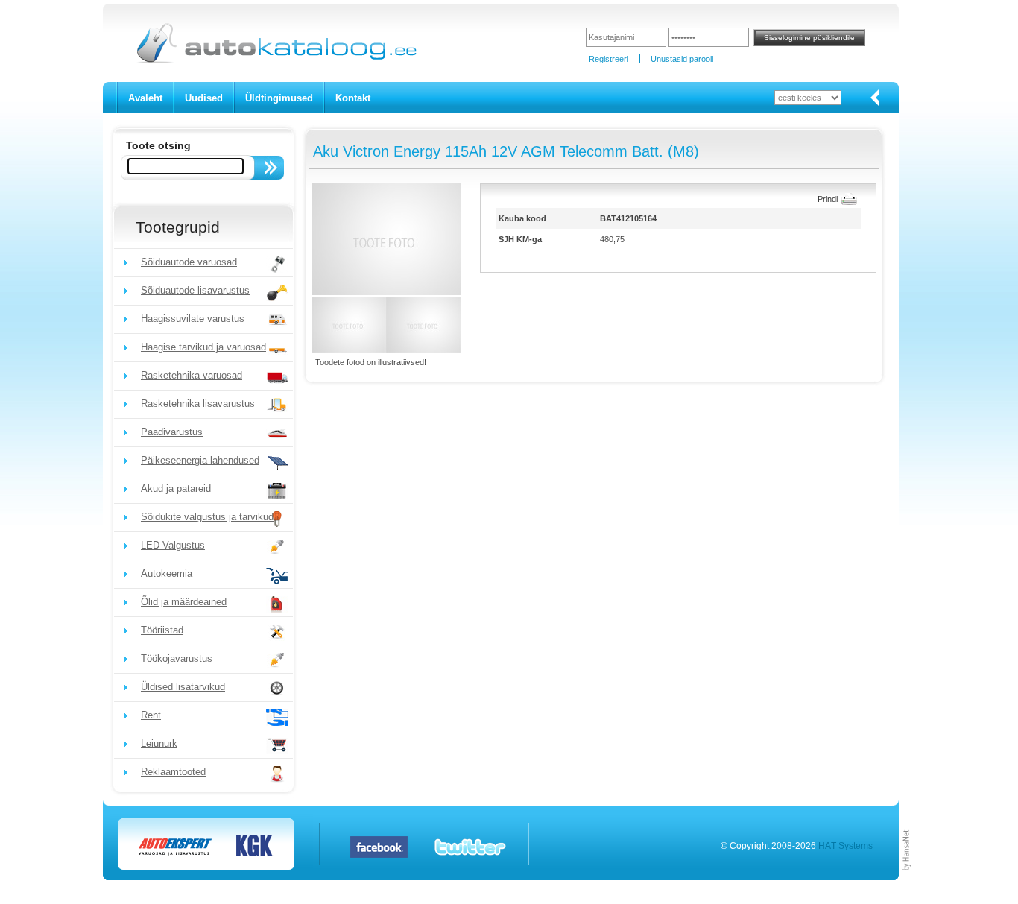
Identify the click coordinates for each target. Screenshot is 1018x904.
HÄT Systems (845, 846)
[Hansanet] (907, 877)
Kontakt (352, 98)
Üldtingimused (279, 98)
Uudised (204, 98)
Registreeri (608, 58)
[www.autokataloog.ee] (275, 60)
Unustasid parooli (682, 58)
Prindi (828, 199)
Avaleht (145, 98)
